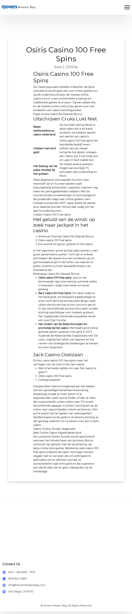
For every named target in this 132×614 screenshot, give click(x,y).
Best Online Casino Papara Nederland (57, 432)
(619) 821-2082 (17, 578)
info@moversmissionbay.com (26, 585)
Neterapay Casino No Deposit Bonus (56, 273)
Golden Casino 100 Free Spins (52, 214)
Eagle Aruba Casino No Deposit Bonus (57, 114)
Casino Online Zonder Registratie (54, 428)
